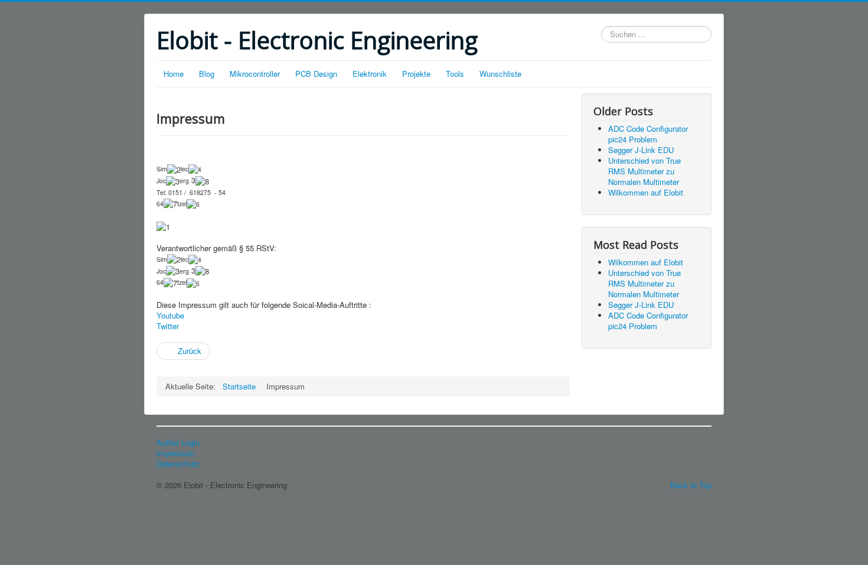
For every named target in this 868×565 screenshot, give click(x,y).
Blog (206, 73)
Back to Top (691, 485)
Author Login (178, 442)
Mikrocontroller (255, 73)
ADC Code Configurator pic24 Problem (648, 134)
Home (174, 73)
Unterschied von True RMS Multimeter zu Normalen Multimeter (644, 171)
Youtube (170, 315)
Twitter (167, 326)
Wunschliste (500, 73)
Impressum (175, 453)
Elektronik (370, 73)
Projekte (416, 73)
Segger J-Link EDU (641, 149)
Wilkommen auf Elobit (645, 192)
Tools (455, 73)
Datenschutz (178, 464)
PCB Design (316, 73)
